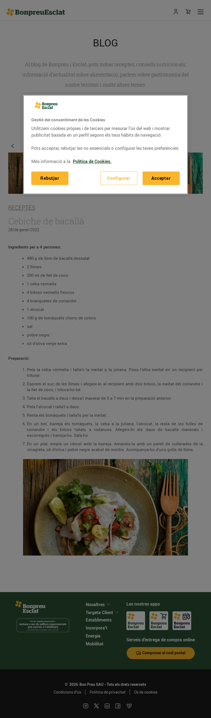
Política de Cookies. (92, 161)
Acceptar (161, 178)
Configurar (119, 178)
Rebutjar (49, 178)
